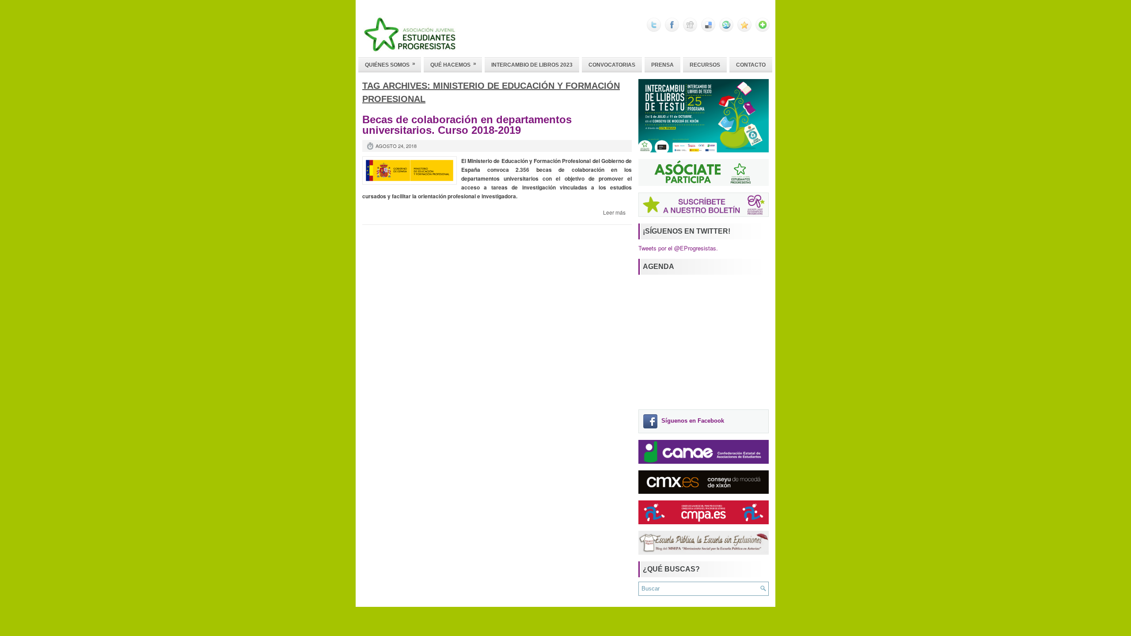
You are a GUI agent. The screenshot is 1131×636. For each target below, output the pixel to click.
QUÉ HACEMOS (453, 64)
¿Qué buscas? (671, 569)
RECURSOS (705, 65)
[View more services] (762, 29)
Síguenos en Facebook (692, 421)
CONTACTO (751, 65)
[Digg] (690, 29)
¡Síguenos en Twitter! (686, 231)
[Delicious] (708, 29)
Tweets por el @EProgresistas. (678, 248)
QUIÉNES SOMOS (390, 64)
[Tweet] (654, 29)
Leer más (614, 212)
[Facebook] (672, 29)
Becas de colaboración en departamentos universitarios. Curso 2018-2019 (467, 125)
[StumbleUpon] (726, 29)
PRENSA (662, 65)
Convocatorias (611, 65)
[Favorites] (744, 29)
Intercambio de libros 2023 (532, 65)
